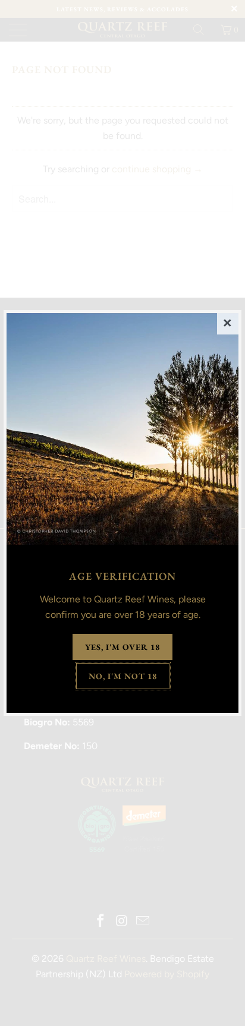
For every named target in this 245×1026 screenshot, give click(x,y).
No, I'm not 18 (123, 676)
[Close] (227, 323)
